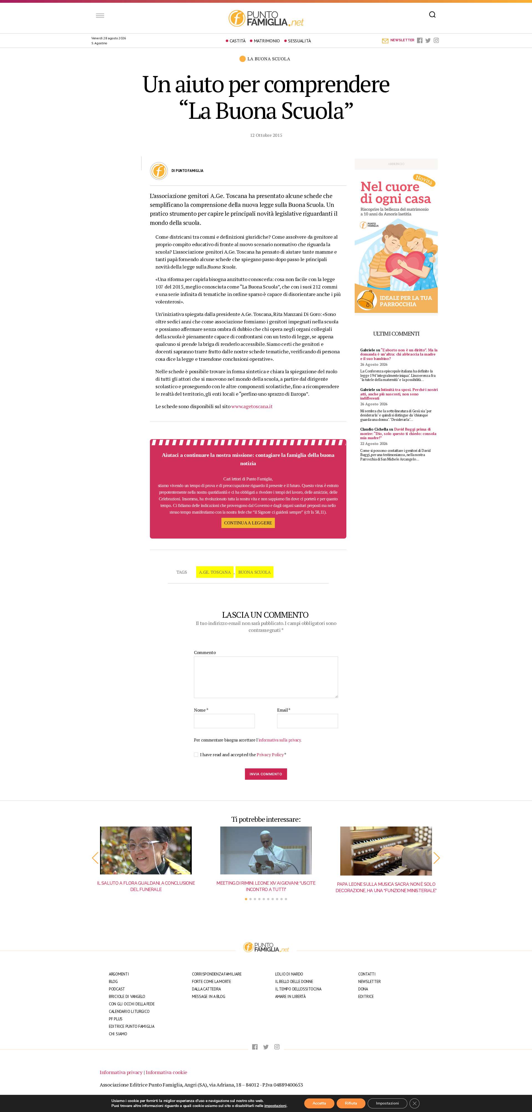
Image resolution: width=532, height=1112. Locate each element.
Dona (363, 989)
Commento (205, 652)
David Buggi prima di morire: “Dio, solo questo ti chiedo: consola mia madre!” (398, 433)
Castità (237, 40)
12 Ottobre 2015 (266, 135)
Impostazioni (387, 1103)
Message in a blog (208, 996)
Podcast (117, 989)
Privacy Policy (270, 754)
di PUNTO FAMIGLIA (187, 170)
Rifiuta (351, 1103)
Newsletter (369, 981)
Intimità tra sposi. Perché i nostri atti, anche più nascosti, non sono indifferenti (399, 394)
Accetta (319, 1103)
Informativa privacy (121, 1072)
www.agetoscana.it (251, 406)
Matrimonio (267, 40)
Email (283, 710)
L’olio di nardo (289, 974)
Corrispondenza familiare (217, 974)
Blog (113, 981)
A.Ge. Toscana (215, 572)
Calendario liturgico (129, 1011)
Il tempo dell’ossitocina (298, 989)
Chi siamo (118, 1033)
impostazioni (275, 1105)
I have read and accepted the (243, 754)
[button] (95, 858)
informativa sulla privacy (280, 740)
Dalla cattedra (206, 989)
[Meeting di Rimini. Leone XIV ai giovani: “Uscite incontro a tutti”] (266, 851)
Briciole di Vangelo (127, 996)
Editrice (366, 996)
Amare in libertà (290, 996)
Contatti (367, 974)
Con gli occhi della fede (132, 1004)
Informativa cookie (166, 1072)
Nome (201, 710)
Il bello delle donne (294, 981)
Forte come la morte (211, 981)
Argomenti (119, 974)
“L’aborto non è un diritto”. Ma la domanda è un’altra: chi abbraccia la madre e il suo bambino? (399, 354)
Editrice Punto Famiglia (131, 1026)
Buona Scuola (254, 572)
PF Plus (115, 1018)
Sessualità (299, 40)
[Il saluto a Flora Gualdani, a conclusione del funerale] (146, 851)
